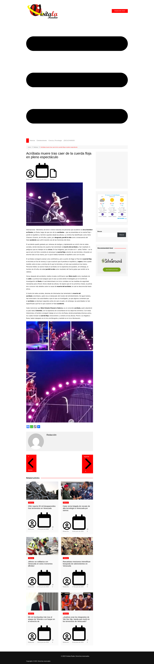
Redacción (29, 179)
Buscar (99, 231)
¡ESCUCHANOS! (69, 140)
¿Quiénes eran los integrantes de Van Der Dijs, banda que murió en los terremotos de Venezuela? (76, 619)
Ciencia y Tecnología (55, 140)
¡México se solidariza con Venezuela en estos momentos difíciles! (40, 564)
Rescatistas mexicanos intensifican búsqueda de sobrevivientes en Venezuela (76, 564)
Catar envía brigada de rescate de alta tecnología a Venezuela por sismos (76, 508)
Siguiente (86, 456)
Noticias (32, 140)
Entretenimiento (42, 140)
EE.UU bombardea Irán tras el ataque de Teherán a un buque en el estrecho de (41, 619)
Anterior (30, 470)
